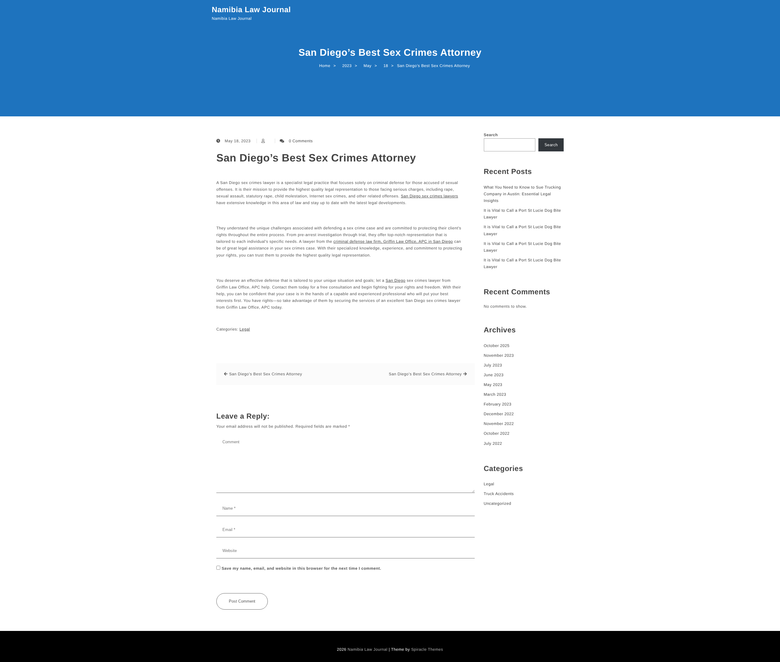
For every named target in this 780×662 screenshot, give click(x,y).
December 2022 (499, 414)
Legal (244, 329)
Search (491, 135)
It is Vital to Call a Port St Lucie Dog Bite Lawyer (522, 213)
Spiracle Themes (427, 649)
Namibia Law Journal (251, 9)
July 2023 (493, 365)
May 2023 (493, 384)
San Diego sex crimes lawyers (429, 196)
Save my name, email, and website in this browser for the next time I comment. (301, 568)
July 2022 (493, 443)
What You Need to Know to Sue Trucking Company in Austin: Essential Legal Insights (522, 194)
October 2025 (497, 345)
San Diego (396, 280)
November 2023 (499, 355)
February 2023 (498, 404)
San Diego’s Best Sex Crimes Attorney (316, 158)
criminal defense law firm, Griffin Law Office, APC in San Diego (393, 241)
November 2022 (499, 423)
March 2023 (495, 394)
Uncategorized (497, 503)
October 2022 (497, 433)
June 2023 (494, 375)
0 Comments (301, 141)
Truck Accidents (499, 493)
